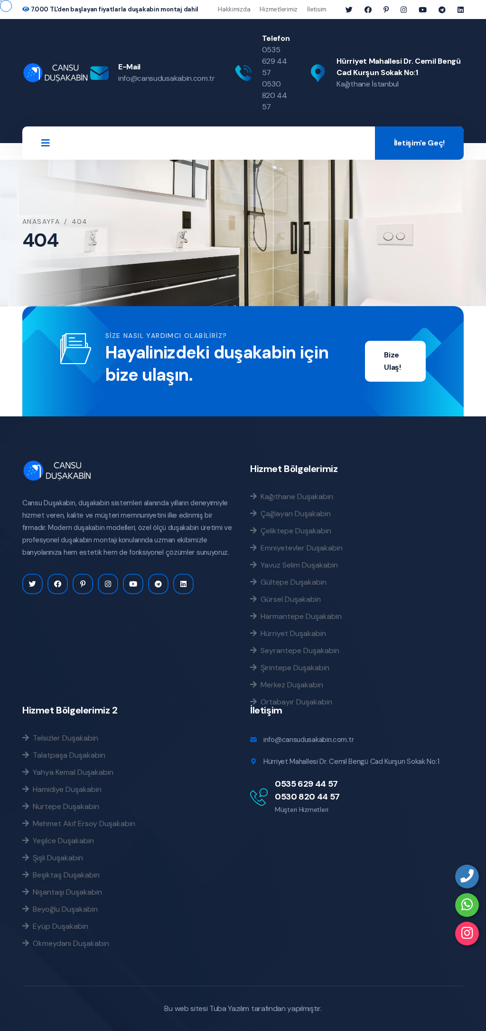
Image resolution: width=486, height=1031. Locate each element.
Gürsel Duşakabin (289, 599)
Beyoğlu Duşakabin (63, 909)
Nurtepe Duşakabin (64, 806)
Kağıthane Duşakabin (295, 496)
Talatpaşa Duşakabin (67, 755)
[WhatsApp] (467, 905)
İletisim (317, 9)
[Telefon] (467, 876)
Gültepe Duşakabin (292, 582)
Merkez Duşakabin (290, 684)
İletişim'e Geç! (419, 143)
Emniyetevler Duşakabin (300, 547)
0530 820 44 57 (274, 95)
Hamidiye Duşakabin (65, 789)
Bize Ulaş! (392, 361)
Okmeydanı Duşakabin (69, 943)
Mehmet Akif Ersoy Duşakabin (82, 823)
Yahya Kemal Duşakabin (71, 772)
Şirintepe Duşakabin (293, 667)
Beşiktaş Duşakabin (64, 874)
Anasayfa (41, 221)
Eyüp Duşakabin (58, 926)
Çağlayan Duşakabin (294, 513)
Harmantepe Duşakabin (299, 616)
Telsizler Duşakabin (63, 738)
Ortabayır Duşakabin (294, 701)
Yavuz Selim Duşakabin (297, 564)
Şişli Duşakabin (56, 857)
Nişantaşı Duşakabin (65, 892)
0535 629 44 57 (274, 61)
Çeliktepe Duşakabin (294, 530)
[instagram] (467, 933)
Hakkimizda (234, 9)
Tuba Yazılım (229, 1008)
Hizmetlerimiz (279, 9)
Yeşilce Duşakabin (61, 840)
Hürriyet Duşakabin (291, 633)
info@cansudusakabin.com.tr (166, 78)
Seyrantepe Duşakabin (298, 650)
